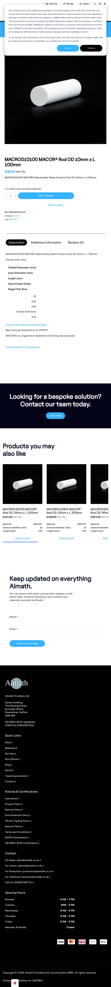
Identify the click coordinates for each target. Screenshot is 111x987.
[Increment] (14, 195)
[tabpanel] (55, 300)
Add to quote (55, 204)
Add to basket (46, 195)
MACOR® (13, 219)
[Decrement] (7, 195)
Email (13, 629)
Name (14, 617)
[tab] (16, 242)
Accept (68, 48)
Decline (91, 48)
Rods (16, 215)
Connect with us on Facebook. (23, 347)
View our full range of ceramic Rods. (26, 324)
